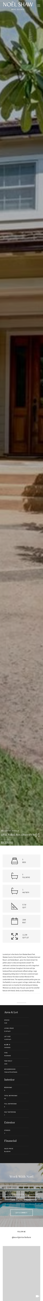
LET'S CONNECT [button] (21, 1213)
